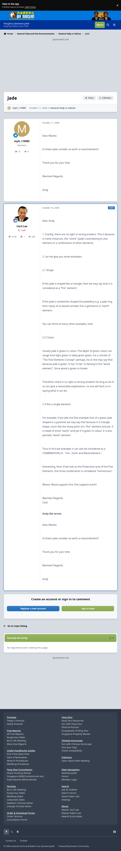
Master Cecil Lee (70, 809)
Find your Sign (69, 747)
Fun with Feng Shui (72, 723)
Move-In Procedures (17, 760)
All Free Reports (15, 733)
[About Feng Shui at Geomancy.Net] (104, 12)
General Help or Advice (63, 107)
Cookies (23, 840)
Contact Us (11, 840)
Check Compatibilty (72, 750)
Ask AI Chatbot (69, 789)
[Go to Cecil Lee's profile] (22, 214)
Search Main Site (70, 796)
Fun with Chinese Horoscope (77, 744)
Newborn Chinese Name (20, 802)
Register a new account (33, 608)
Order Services (15, 816)
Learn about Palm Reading (76, 760)
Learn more (6, 5)
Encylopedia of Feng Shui (75, 730)
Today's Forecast (15, 720)
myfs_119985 (19, 107)
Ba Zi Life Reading (16, 740)
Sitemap (66, 799)
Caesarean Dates (16, 799)
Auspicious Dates (16, 737)
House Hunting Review (19, 772)
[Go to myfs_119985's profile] (9, 108)
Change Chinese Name (19, 806)
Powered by (74, 846)
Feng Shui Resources (73, 720)
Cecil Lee (22, 226)
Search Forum (69, 792)
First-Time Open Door (18, 753)
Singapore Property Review (76, 733)
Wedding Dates (15, 796)
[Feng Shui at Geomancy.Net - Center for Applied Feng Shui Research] (22, 12)
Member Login (69, 779)
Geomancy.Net (69, 772)
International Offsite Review (22, 779)
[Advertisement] (60, 63)
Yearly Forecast (15, 723)
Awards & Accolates (72, 816)
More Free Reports (16, 744)
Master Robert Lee (71, 813)
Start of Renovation (17, 757)
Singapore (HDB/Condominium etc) (25, 776)
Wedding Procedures (18, 763)
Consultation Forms (17, 819)
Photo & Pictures (70, 727)
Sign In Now (88, 608)
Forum (65, 776)
